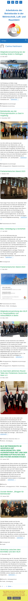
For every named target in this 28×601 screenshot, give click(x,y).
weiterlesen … (15, 99)
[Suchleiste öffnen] (25, 40)
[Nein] (26, 595)
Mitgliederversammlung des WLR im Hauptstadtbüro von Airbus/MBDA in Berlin (13, 313)
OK (9, 598)
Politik (7, 306)
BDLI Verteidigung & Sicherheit (12, 229)
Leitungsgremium (6, 166)
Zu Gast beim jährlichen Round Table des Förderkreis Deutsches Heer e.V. (13, 373)
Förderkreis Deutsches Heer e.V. (11, 438)
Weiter (10, 586)
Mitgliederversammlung (8, 106)
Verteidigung (13, 306)
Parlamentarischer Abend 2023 (12, 171)
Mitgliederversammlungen (9, 104)
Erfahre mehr (16, 598)
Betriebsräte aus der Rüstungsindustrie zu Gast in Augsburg (12, 113)
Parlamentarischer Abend (9, 223)
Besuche (4, 484)
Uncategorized (6, 261)
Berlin (3, 306)
